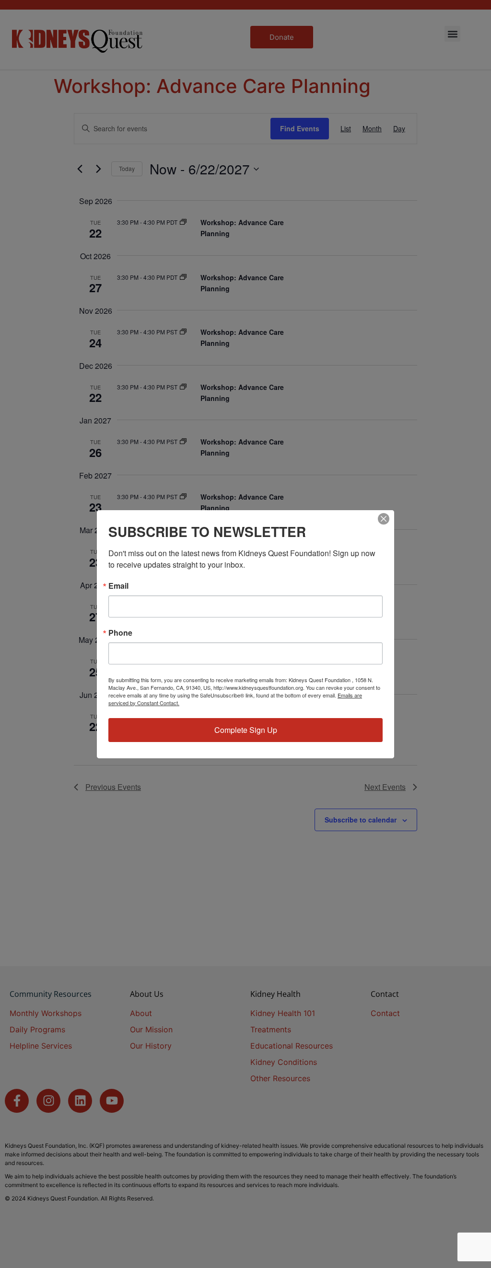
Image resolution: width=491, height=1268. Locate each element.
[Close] (383, 519)
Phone (120, 633)
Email (118, 586)
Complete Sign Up (245, 729)
